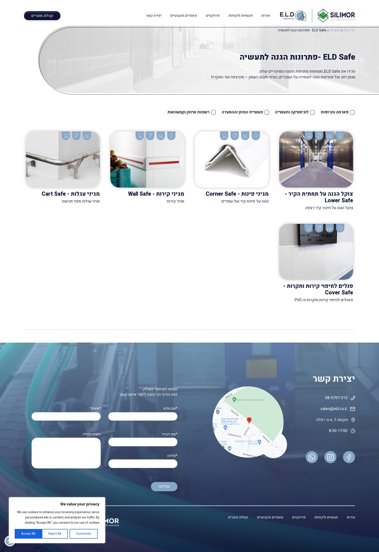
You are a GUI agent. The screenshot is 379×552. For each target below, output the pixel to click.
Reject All (54, 533)
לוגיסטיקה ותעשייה (292, 112)
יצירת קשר (153, 15)
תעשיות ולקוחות (241, 15)
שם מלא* (170, 408)
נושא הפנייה (92, 434)
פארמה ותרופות (335, 112)
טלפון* (172, 455)
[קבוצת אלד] (336, 15)
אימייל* (95, 408)
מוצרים (335, 30)
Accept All (28, 533)
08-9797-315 (336, 398)
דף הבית (349, 30)
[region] (57, 520)
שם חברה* (169, 434)
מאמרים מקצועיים (183, 15)
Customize (83, 533)
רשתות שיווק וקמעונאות (188, 112)
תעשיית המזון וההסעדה (242, 112)
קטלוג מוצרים (238, 517)
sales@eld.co (332, 409)
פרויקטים (213, 15)
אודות (265, 15)
